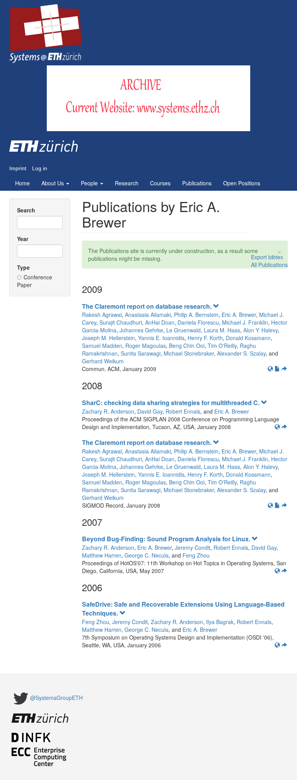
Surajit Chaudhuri (120, 322)
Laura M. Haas (222, 330)
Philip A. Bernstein (196, 314)
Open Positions (241, 183)
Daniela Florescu (198, 322)
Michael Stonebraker (189, 353)
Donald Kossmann (248, 338)
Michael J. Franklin (245, 322)
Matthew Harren (101, 555)
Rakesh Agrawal (102, 314)
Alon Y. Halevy (260, 330)
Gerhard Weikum (103, 361)
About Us (53, 183)
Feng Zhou (196, 555)
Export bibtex (267, 257)
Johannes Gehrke (141, 330)
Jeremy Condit (192, 547)
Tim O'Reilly (222, 345)
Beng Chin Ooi (187, 345)
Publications (197, 183)
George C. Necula (147, 555)
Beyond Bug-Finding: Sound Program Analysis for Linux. (167, 538)
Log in (39, 168)
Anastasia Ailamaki (148, 314)
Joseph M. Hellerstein (108, 338)
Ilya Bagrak (220, 622)
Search (26, 210)
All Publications (269, 265)
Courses (160, 183)
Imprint (17, 168)
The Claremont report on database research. (147, 306)
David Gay (149, 411)
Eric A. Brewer (239, 314)
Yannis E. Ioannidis (161, 338)
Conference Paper (34, 281)
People (90, 183)
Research (126, 183)
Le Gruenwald (183, 330)
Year (22, 239)
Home (22, 183)
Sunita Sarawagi (140, 353)
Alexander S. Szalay (241, 353)
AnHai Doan (159, 322)
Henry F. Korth (205, 338)
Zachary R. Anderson (108, 411)
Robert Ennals (183, 411)
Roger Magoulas (145, 345)
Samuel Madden (102, 345)
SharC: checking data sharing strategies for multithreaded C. (171, 402)
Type (23, 267)
